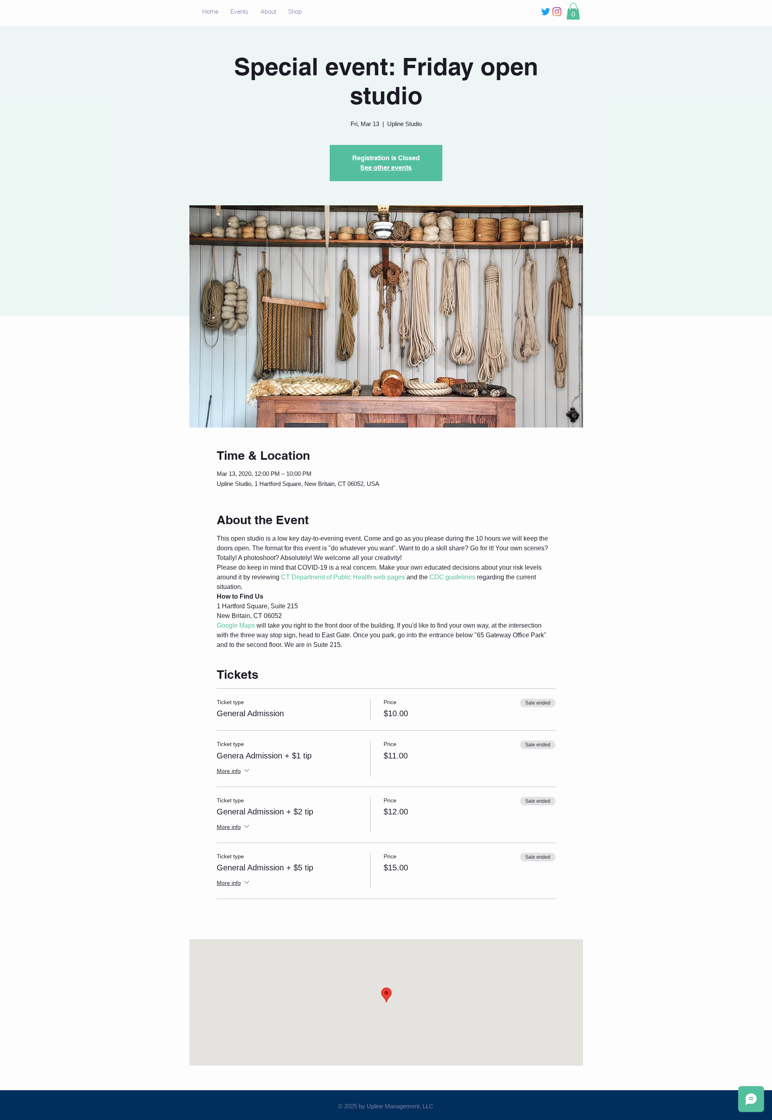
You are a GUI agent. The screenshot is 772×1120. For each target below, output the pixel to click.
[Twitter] (545, 11)
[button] (573, 11)
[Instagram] (556, 11)
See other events (386, 168)
